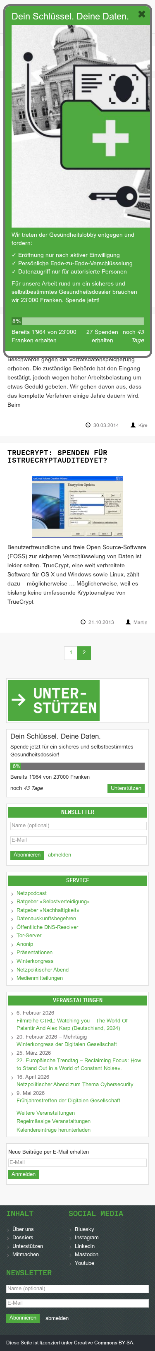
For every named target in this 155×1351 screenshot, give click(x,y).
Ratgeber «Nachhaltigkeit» (48, 910)
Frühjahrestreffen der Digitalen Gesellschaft (68, 1101)
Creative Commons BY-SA (103, 1343)
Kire (143, 425)
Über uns (23, 1229)
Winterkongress (35, 961)
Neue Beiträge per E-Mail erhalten (48, 1152)
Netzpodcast (32, 893)
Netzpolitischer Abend (43, 970)
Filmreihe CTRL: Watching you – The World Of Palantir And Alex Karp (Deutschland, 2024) (72, 1025)
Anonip (25, 944)
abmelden (59, 855)
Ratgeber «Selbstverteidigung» (53, 902)
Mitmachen (25, 1255)
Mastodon (86, 1255)
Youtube (84, 1263)
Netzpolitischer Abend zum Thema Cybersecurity (75, 1084)
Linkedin (85, 1246)
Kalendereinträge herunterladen (54, 1130)
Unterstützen (27, 1246)
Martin (141, 622)
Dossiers (22, 1238)
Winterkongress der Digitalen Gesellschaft (67, 1044)
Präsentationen (34, 952)
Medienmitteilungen (40, 978)
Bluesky (84, 1229)
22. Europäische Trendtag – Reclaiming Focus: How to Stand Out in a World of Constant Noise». (79, 1064)
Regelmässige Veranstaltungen (54, 1121)
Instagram (87, 1238)
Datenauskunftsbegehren (46, 919)
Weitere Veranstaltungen (46, 1113)
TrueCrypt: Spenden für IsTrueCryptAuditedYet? (57, 457)
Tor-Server (29, 935)
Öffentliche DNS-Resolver (47, 927)
